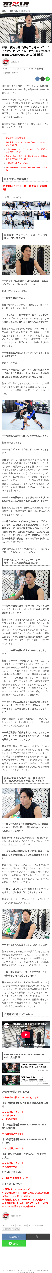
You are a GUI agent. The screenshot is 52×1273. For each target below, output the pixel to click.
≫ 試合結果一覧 (9, 1166)
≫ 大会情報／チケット (13, 1112)
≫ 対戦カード (8, 1115)
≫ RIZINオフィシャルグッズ (15, 1189)
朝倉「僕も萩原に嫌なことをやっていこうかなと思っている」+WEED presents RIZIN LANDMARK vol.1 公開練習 (26, 51)
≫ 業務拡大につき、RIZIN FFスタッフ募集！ (23, 1199)
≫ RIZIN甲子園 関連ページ (15, 1178)
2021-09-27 (15, 62)
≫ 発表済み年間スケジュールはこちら (20, 1097)
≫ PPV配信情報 (10, 1119)
